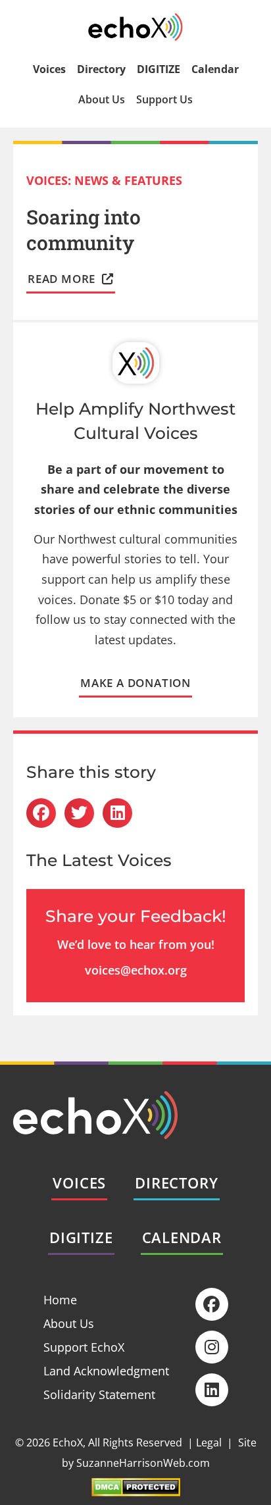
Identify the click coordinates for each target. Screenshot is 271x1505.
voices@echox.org (136, 970)
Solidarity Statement (99, 1394)
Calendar (215, 69)
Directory (101, 69)
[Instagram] (211, 1347)
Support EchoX (83, 1347)
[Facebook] (211, 1304)
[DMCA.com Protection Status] (135, 1492)
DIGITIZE (158, 69)
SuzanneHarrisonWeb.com (143, 1463)
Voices (49, 69)
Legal (209, 1442)
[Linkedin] (211, 1389)
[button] (41, 813)
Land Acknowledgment (106, 1371)
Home (60, 1300)
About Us (101, 99)
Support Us (164, 99)
